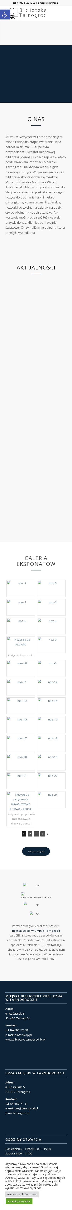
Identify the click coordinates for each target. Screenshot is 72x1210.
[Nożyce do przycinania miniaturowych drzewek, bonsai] (20, 801)
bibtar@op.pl (52, 2)
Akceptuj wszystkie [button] (19, 1201)
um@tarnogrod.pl (26, 1108)
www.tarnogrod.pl (17, 1113)
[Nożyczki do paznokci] (20, 644)
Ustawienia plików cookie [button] (21, 1194)
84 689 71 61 (19, 1103)
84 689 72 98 (19, 1030)
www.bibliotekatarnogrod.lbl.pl (25, 1039)
